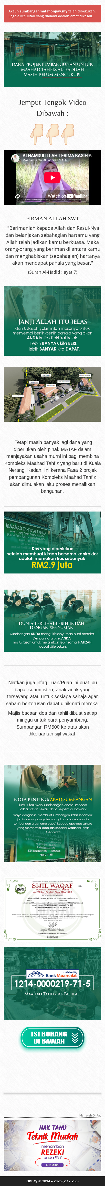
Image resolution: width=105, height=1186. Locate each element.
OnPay (31, 1181)
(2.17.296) (71, 1181)
